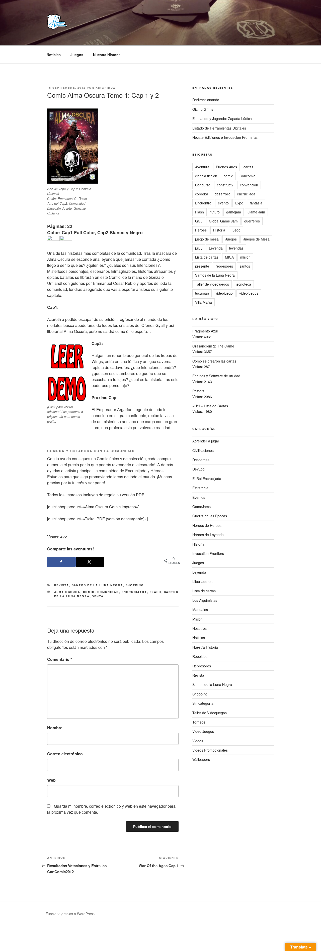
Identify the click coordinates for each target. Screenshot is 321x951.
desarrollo (222, 193)
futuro (215, 211)
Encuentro (203, 202)
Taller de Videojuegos (209, 712)
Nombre (54, 728)
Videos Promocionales (210, 750)
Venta (98, 596)
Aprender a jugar (205, 440)
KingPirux (105, 87)
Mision (197, 619)
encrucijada (134, 592)
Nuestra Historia (107, 54)
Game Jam (256, 211)
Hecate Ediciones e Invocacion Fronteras (225, 137)
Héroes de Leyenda (208, 534)
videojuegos (248, 293)
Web (51, 780)
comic (89, 592)
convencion (249, 184)
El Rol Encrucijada (206, 478)
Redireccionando (205, 99)
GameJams (201, 506)
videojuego (224, 293)
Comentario (59, 659)
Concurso (202, 184)
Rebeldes (199, 656)
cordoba (201, 193)
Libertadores (202, 581)
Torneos (198, 722)
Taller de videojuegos (212, 284)
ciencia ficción (206, 175)
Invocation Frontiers (208, 553)
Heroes (201, 229)
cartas (248, 166)
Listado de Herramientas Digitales (219, 128)
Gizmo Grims (202, 109)
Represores (201, 665)
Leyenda (216, 248)
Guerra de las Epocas (209, 515)
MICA (229, 257)
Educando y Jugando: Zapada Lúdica (222, 118)
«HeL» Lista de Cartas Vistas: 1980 (210, 408)
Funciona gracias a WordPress (70, 913)
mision (245, 257)
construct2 (225, 184)
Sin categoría (202, 703)
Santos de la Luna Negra (97, 585)
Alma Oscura (67, 592)
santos (244, 266)
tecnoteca (243, 284)
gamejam (233, 211)
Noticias (54, 54)
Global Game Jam (223, 220)
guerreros (252, 220)
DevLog (198, 468)
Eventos (198, 497)
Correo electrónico (65, 754)
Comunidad (108, 592)
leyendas (236, 248)
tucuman (202, 293)
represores (224, 266)
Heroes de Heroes (206, 525)
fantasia (256, 202)
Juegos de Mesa (256, 239)
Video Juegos (203, 731)
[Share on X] (90, 562)
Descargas (200, 459)
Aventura (202, 166)
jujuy (198, 248)
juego (236, 229)
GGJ (198, 220)
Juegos (76, 54)
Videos (197, 740)
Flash (156, 592)
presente (202, 266)
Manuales (200, 609)
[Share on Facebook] (61, 562)
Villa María (203, 302)
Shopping (135, 585)
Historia (219, 229)
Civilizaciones (203, 450)
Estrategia (200, 487)
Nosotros (199, 628)
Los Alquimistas (204, 600)
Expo (239, 202)
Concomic (247, 175)
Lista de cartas (206, 257)
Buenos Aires (226, 166)
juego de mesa (207, 239)
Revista (61, 585)
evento (223, 202)
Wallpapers (201, 759)
